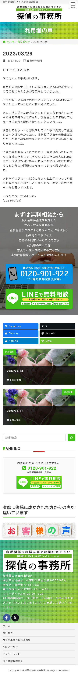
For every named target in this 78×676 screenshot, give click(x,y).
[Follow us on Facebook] (6, 617)
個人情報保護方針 (13, 660)
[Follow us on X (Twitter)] (15, 617)
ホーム (6, 626)
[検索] (71, 437)
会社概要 (8, 632)
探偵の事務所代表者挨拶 (17, 639)
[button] (39, 274)
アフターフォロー (13, 653)
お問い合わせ (10, 646)
